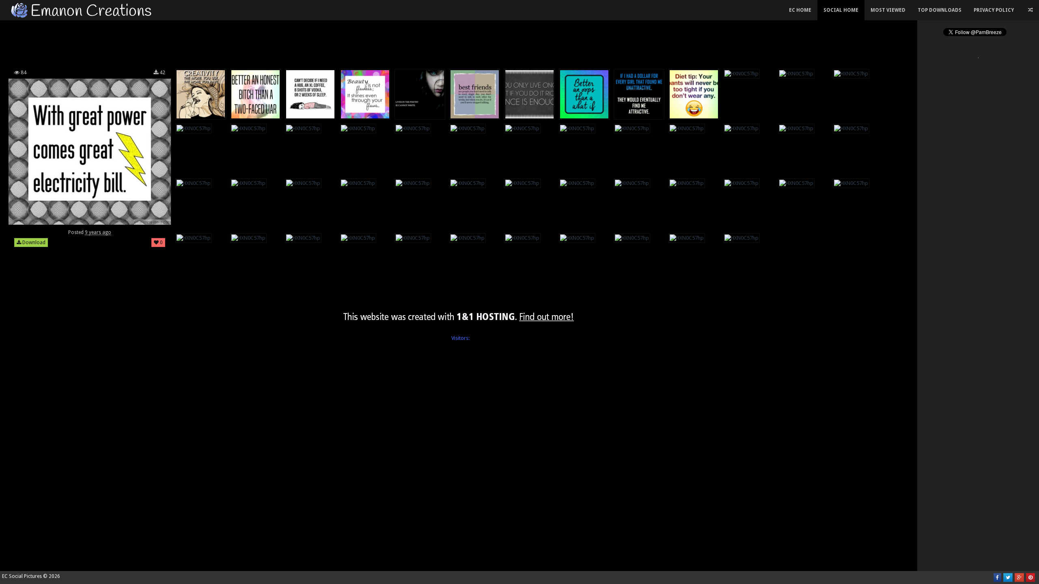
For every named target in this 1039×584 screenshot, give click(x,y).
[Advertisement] (458, 42)
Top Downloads (939, 10)
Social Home (840, 10)
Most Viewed (888, 10)
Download (33, 242)
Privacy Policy (994, 10)
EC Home (800, 10)
